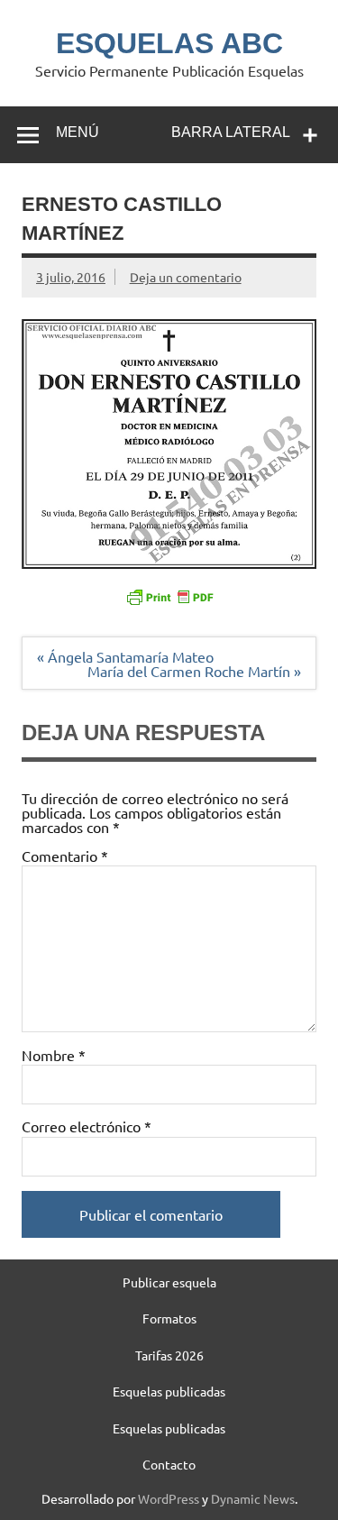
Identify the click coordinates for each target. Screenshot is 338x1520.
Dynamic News (253, 1498)
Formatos (169, 1318)
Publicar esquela (169, 1282)
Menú (77, 132)
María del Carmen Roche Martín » (194, 671)
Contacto (169, 1464)
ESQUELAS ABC (169, 43)
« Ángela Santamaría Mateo (125, 656)
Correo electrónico (86, 1126)
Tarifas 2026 (169, 1355)
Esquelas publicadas (169, 1391)
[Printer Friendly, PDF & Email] (169, 595)
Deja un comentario (186, 277)
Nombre (54, 1055)
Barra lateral (230, 132)
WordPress (168, 1498)
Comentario (65, 855)
